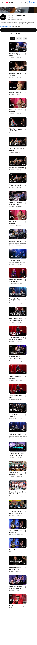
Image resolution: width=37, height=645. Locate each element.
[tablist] (18, 34)
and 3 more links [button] (16, 26)
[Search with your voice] (22, 2)
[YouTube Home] (9, 2)
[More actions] (25, 54)
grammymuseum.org (6, 26)
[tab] (11, 34)
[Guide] (2, 2)
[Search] (18, 2)
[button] (25, 34)
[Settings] (25, 2)
